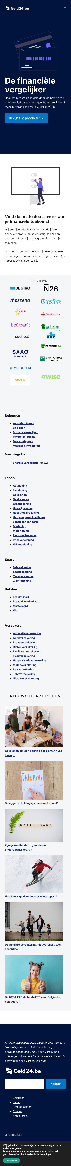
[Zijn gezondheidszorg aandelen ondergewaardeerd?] (34, 826)
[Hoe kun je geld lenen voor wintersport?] (34, 874)
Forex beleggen (23, 441)
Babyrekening (22, 567)
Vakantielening (22, 544)
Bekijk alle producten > (26, 118)
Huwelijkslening (23, 508)
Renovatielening (23, 540)
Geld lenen (20, 494)
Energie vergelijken (25, 462)
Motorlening (21, 530)
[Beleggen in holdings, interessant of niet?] (34, 781)
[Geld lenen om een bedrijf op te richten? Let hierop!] (34, 727)
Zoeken (56, 1084)
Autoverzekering (24, 638)
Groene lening (22, 503)
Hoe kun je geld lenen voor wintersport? (31, 896)
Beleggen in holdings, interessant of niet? (32, 803)
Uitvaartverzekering (26, 678)
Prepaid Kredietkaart (26, 601)
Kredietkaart (21, 597)
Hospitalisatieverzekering (29, 660)
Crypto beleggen (24, 436)
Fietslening (20, 490)
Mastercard (20, 606)
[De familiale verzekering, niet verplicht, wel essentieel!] (34, 922)
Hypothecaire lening (26, 512)
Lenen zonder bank (25, 521)
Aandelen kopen (23, 423)
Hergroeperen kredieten (29, 517)
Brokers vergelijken (25, 432)
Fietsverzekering (24, 655)
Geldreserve (21, 499)
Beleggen (19, 427)
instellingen (46, 1154)
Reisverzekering (23, 669)
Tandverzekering (24, 674)
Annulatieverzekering (27, 633)
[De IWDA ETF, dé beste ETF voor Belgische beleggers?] (34, 975)
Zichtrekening (22, 580)
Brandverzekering (24, 642)
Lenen (16, 1102)
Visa (15, 610)
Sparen (17, 1111)
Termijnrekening (23, 576)
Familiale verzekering (26, 651)
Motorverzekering (24, 665)
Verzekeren (20, 1115)
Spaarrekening (22, 571)
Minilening (19, 526)
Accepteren (11, 1160)
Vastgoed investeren (26, 445)
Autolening (20, 485)
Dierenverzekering (25, 647)
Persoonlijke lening (25, 535)
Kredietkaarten (22, 1106)
